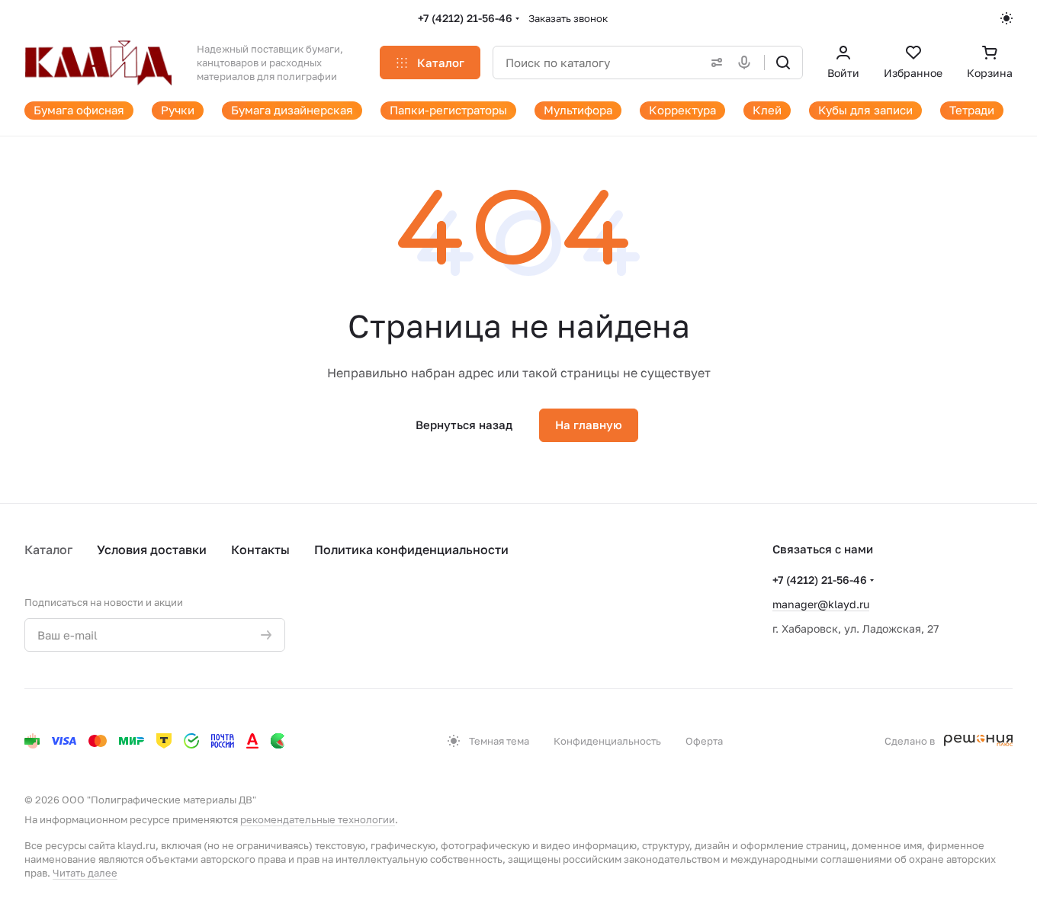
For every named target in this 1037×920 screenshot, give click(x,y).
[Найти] (783, 62)
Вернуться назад (464, 424)
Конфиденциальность (607, 741)
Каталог (48, 549)
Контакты (260, 549)
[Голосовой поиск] (747, 62)
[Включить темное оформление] (1006, 18)
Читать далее (85, 873)
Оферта (704, 741)
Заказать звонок (568, 18)
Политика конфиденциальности (411, 549)
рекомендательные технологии (317, 819)
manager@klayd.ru (820, 604)
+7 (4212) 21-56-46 (465, 17)
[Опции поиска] (713, 62)
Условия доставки (152, 549)
